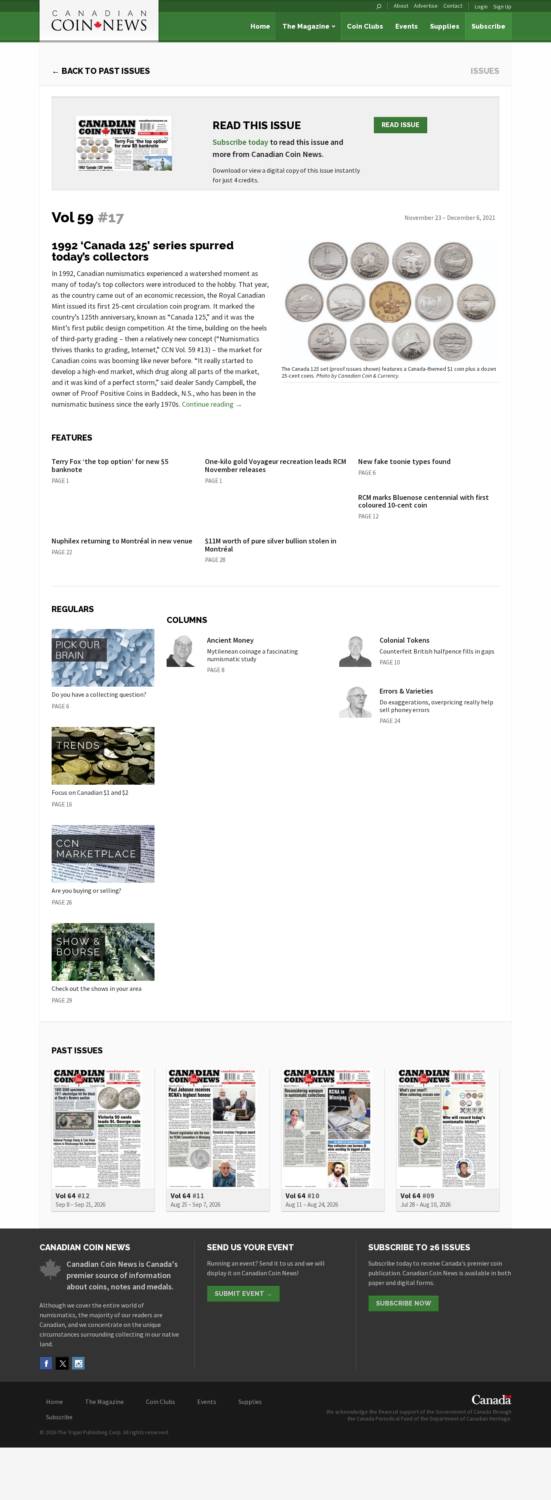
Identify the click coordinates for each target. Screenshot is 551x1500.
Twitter (62, 1363)
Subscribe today (240, 142)
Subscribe (488, 26)
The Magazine (306, 26)
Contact (452, 5)
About (401, 5)
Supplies (444, 26)
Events (406, 26)
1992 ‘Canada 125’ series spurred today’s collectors (143, 251)
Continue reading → (212, 404)
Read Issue (401, 125)
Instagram (78, 1363)
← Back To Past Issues (101, 71)
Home (260, 26)
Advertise (426, 5)
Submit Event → (243, 1293)
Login (481, 6)
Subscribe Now (403, 1303)
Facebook (46, 1363)
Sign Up (502, 6)
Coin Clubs (365, 26)
